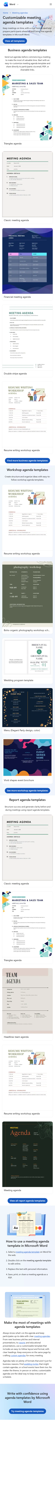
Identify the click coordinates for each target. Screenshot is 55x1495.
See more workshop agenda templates (27, 790)
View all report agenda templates (27, 1200)
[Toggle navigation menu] (51, 4)
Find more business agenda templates (27, 460)
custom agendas (18, 1355)
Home (5, 13)
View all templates (15, 40)
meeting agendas (42, 1336)
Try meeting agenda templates (27, 1411)
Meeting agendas (20, 13)
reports (22, 1342)
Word (12, 4)
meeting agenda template (28, 1251)
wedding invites (31, 1364)
